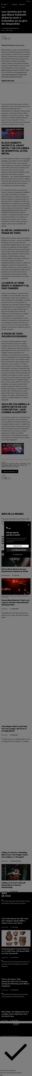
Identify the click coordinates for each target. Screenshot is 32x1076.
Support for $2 (17, 546)
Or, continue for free (17, 554)
